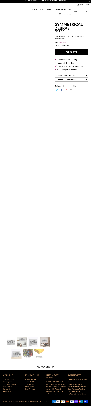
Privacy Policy (7, 387)
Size (60, 42)
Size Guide (62, 42)
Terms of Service (8, 379)
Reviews (63, 9)
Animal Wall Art (30, 387)
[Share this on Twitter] (57, 90)
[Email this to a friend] (71, 90)
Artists (49, 9)
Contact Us (6, 389)
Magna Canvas (13, 401)
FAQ (69, 9)
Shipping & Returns (9, 384)
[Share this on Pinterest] (66, 90)
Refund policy (7, 382)
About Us (57, 9)
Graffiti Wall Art (30, 382)
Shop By (41, 9)
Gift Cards (62, 14)
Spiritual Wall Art (30, 379)
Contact (68, 14)
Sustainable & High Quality (66, 80)
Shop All (34, 9)
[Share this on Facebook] (61, 90)
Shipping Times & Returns (65, 75)
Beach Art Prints (30, 389)
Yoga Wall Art (29, 384)
